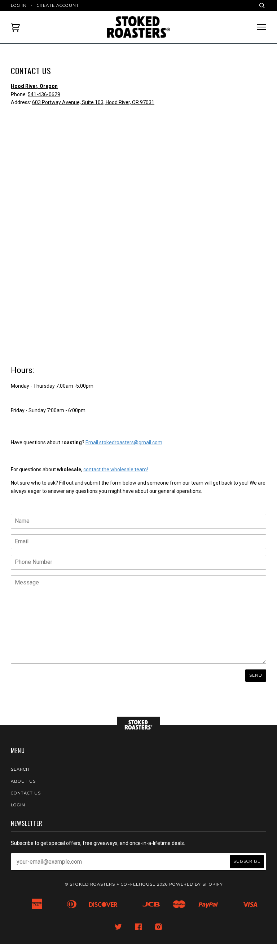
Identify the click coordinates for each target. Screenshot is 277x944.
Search (20, 769)
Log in (19, 5)
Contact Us (26, 793)
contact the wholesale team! (115, 469)
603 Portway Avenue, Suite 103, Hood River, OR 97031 (93, 102)
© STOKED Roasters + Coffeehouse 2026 (116, 884)
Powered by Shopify (196, 884)
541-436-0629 (44, 94)
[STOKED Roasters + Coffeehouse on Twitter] (118, 928)
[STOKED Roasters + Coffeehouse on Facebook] (138, 928)
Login (18, 804)
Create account (58, 5)
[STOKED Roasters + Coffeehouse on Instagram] (159, 928)
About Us (23, 781)
